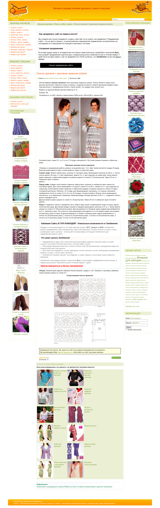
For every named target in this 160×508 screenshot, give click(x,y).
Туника (137, 294)
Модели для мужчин (18, 54)
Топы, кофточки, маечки (20, 73)
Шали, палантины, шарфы (21, 45)
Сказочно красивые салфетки (136, 92)
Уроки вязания (138, 299)
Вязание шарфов (140, 273)
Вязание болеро (141, 255)
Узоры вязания (16, 68)
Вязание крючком (45, 24)
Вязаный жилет (139, 282)
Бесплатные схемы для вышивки (20, 104)
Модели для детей (18, 52)
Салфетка (128, 292)
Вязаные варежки (131, 275)
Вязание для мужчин (138, 263)
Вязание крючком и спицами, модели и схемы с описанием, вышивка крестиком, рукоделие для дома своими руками (69, 503)
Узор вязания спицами (137, 297)
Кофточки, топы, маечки (20, 35)
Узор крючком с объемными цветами (136, 114)
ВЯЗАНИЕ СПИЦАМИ (20, 61)
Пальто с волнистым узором (88, 409)
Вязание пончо (141, 270)
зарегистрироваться (65, 352)
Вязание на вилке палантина (136, 239)
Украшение (129, 299)
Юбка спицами (135, 302)
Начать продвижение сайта (61, 65)
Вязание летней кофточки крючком (60, 373)
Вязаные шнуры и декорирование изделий (21, 248)
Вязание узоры (130, 273)
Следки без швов (20, 292)
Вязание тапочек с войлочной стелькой (136, 48)
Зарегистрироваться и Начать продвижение (61, 266)
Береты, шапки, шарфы (20, 42)
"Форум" (66, 19)
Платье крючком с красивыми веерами (60, 464)
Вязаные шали (141, 280)
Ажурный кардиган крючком (87, 391)
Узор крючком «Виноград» (136, 176)
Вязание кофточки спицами (133, 268)
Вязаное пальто (90, 426)
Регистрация (136, 318)
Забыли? (135, 323)
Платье (49, 364)
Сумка (134, 292)
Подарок (144, 290)
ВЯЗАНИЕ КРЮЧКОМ (20, 23)
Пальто (134, 290)
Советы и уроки (17, 27)
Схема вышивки (140, 292)
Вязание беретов (130, 255)
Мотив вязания (135, 287)
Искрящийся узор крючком (136, 70)
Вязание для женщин (57, 364)
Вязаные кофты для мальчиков (134, 277)
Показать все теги (132, 306)
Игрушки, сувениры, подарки (22, 49)
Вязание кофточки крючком (138, 265)
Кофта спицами (135, 285)
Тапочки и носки (130, 294)
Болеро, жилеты (17, 37)
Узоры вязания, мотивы (20, 30)
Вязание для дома (18, 47)
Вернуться (116, 358)
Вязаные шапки (130, 282)
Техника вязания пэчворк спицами (136, 217)
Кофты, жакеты (16, 32)
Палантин (128, 290)
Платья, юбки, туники (19, 40)
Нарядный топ (144, 287)
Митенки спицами (21, 334)
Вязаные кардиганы (142, 275)
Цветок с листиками (136, 196)
